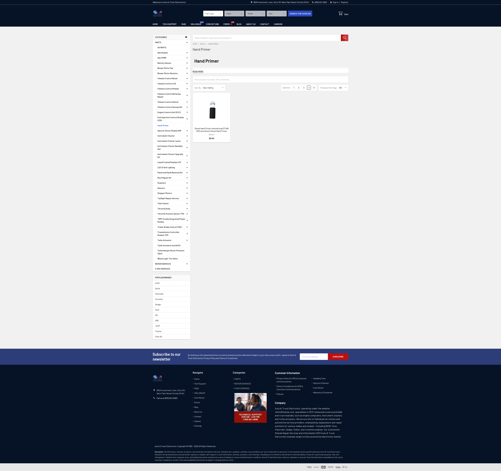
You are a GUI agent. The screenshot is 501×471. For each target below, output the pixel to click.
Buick (157, 288)
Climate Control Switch (167, 102)
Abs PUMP (161, 58)
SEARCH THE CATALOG (300, 13)
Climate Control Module (168, 88)
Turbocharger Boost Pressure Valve (170, 252)
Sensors (161, 188)
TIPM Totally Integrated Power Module (171, 220)
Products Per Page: (328, 87)
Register (344, 2)
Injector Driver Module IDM (169, 130)
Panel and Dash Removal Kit (170, 172)
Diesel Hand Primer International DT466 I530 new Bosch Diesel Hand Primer (212, 129)
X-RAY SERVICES (162, 269)
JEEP (157, 326)
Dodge (158, 304)
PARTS (158, 42)
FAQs (183, 24)
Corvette (159, 299)
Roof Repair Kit (164, 178)
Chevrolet (159, 293)
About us (250, 24)
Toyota (158, 331)
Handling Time (319, 378)
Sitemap (198, 426)
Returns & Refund (321, 383)
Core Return (212, 24)
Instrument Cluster (166, 136)
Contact (264, 24)
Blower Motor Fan (165, 68)
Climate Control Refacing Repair (169, 95)
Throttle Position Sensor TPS (170, 214)
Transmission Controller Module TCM (168, 233)
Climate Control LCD (166, 83)
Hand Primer (163, 125)
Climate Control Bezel (167, 78)
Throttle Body (163, 208)
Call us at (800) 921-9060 (167, 398)
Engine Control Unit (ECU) (169, 112)
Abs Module (162, 53)
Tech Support (170, 24)
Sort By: (198, 87)
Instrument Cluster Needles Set (170, 147)
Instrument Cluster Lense (169, 141)
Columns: (286, 87)
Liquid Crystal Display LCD (169, 162)
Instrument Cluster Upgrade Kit (170, 155)
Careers (278, 24)
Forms (226, 24)
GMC (157, 320)
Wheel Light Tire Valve (167, 258)
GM (156, 315)
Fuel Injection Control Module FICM (170, 119)
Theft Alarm (163, 203)
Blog (239, 24)
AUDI (157, 283)
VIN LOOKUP (196, 24)
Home (155, 24)
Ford (157, 310)
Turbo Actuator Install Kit (169, 245)
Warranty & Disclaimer (322, 392)
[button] (250, 408)
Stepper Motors (164, 193)
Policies (280, 394)
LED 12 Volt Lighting (166, 167)
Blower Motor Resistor (167, 73)
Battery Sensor (164, 63)
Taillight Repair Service (168, 198)
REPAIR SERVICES (163, 264)
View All (158, 336)
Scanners (161, 183)
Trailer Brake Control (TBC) (169, 227)
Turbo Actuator (164, 240)
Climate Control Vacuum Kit (169, 107)
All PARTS (161, 47)
